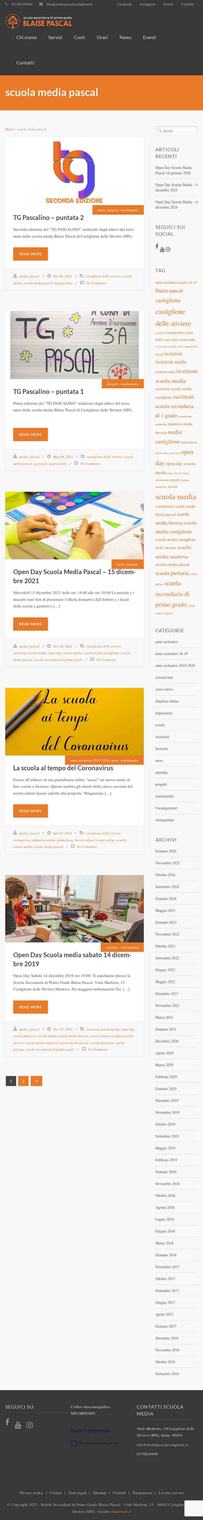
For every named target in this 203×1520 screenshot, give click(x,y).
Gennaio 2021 (165, 1029)
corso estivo (164, 689)
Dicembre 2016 (166, 1337)
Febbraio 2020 (166, 1076)
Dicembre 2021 (166, 993)
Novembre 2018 (167, 1183)
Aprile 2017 (164, 1314)
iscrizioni (173, 353)
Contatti (187, 4)
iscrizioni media (170, 361)
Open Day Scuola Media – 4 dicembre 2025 (176, 187)
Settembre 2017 (167, 1290)
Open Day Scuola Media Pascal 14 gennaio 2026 (173, 170)
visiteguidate (164, 819)
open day (54, 652)
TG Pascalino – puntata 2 (74, 160)
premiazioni (162, 480)
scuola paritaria (102, 1042)
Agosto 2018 (164, 1207)
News (125, 37)
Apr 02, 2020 (62, 833)
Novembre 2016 (167, 1349)
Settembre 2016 (167, 1373)
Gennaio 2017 (165, 1326)
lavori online (84, 840)
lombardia (161, 424)
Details (88, 174)
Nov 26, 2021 (62, 646)
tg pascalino (63, 283)
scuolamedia (130, 209)
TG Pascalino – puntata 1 (74, 334)
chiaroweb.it (121, 1511)
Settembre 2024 (167, 886)
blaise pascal (169, 290)
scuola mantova (24, 1035)
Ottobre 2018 (165, 1195)
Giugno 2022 (165, 969)
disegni (159, 354)
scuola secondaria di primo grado (58, 659)
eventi (159, 724)
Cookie (56, 1492)
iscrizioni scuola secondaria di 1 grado (174, 406)
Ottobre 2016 (165, 1361)
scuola (121, 840)
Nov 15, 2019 (62, 1029)
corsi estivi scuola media (179, 339)
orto (170, 473)
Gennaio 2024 (165, 898)
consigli (159, 333)
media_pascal (29, 276)
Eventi (168, 4)
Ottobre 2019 (165, 1124)
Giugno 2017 (165, 1302)
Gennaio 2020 (165, 1088)
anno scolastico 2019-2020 (89, 760)
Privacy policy (31, 1492)
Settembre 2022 (167, 957)
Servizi (55, 37)
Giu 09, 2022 (62, 276)
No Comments (96, 283)
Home (9, 129)
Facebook (124, 4)
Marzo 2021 (164, 1017)
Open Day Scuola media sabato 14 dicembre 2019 (74, 898)
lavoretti (161, 748)
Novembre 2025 (167, 862)
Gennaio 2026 (165, 850)
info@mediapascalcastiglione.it (69, 4)
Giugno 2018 (165, 1231)
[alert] (101, 1443)
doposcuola (163, 712)
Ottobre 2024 (165, 874)
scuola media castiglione (101, 652)
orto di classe (181, 473)
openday (132, 564)
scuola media (72, 652)
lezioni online (105, 840)
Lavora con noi (171, 1492)
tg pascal (40, 463)
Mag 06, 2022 (63, 456)
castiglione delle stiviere (103, 276)
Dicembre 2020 (166, 1041)
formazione (65, 840)
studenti (168, 613)
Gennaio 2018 (165, 1254)
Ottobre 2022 (165, 945)
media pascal (189, 442)
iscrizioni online (165, 372)
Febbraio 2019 (166, 1159)
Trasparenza (142, 1492)
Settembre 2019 (167, 1136)
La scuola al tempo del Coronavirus (74, 711)
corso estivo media (166, 346)
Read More (30, 254)
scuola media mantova (41, 1042)
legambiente (185, 416)
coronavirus (22, 840)
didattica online (44, 840)
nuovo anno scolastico (167, 453)
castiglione (168, 300)
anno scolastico (166, 641)
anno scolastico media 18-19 (176, 282)
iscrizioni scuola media (30, 652)
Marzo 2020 (164, 1064)
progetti (112, 209)
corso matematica (188, 346)
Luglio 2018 (164, 1219)
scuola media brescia (73, 1035)
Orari (102, 37)
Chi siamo (26, 37)
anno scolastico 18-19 (171, 653)
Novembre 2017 (167, 1266)
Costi (79, 37)
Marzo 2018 (164, 1242)
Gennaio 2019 (165, 1171)
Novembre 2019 (167, 1112)
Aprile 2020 (164, 1052)
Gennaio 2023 (165, 922)
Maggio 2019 (165, 1147)
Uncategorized (166, 807)
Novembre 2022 (167, 934)
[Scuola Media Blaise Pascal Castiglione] (97, 22)
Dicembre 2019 (166, 1100)
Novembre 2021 (167, 1005)
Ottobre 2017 (165, 1278)
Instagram (147, 4)
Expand (61, 174)
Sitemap (99, 1492)
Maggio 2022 (165, 981)
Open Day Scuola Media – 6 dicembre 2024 (176, 204)
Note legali (77, 1492)
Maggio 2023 (165, 910)
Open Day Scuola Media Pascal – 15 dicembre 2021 (74, 515)
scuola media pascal (38, 283)
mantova (175, 423)
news (101, 209)
